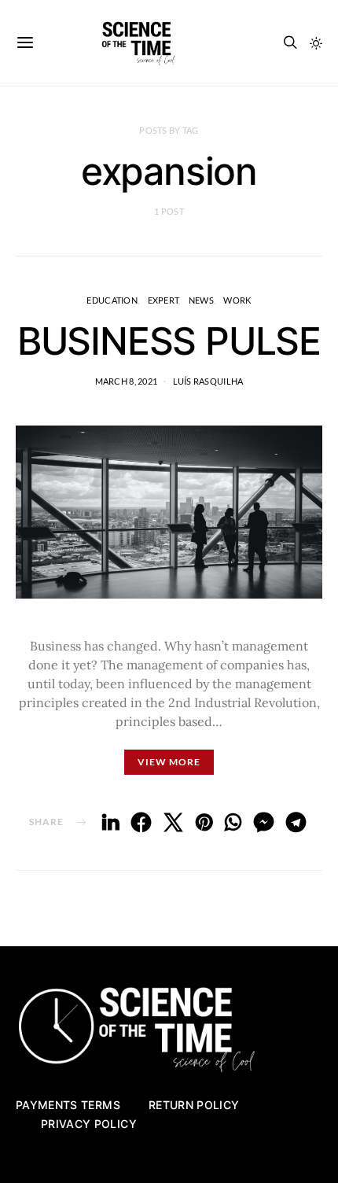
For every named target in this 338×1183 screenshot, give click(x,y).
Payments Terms (68, 1104)
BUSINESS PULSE (169, 341)
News (201, 300)
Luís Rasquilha (208, 381)
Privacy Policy (89, 1123)
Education (111, 300)
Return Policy (194, 1104)
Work (237, 300)
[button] (316, 43)
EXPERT (163, 300)
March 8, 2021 (126, 381)
